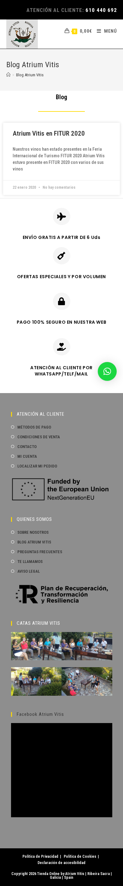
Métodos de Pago (34, 427)
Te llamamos (30, 561)
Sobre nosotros (33, 532)
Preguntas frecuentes (39, 551)
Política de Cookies (80, 856)
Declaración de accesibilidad (61, 863)
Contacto (27, 446)
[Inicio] (8, 75)
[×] (107, 371)
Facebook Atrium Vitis (40, 714)
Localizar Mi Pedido (37, 466)
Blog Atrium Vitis (30, 75)
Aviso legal (28, 571)
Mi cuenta (27, 456)
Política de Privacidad (40, 856)
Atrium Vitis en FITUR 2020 (49, 133)
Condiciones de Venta (38, 437)
